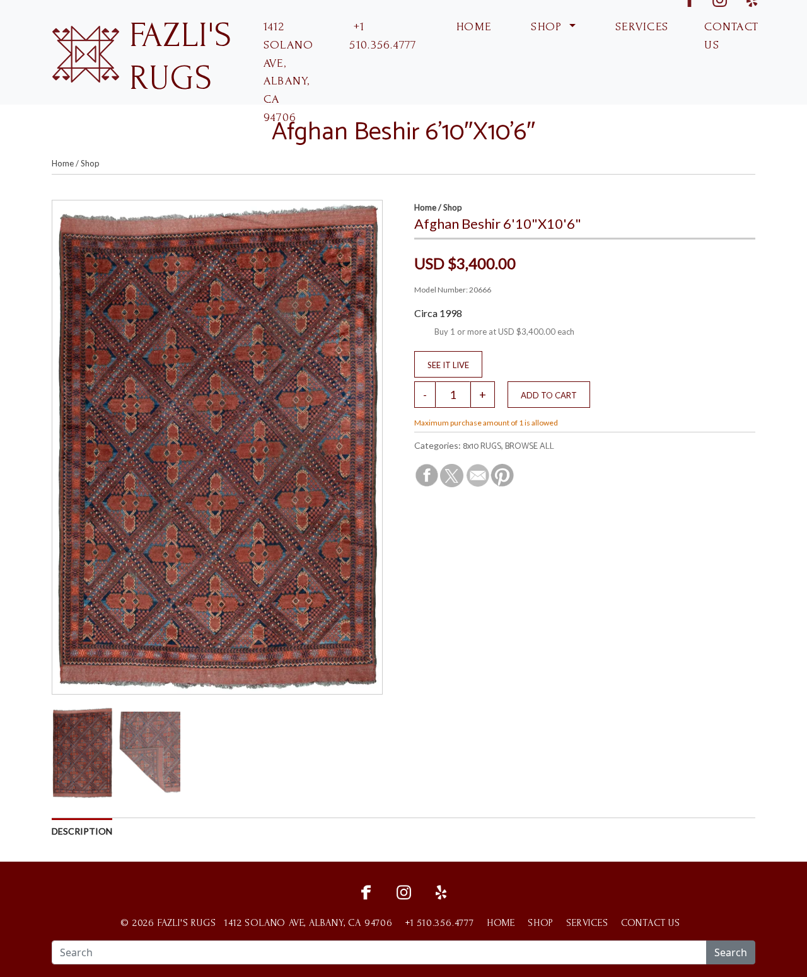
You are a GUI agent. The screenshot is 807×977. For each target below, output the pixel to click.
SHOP (546, 26)
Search (730, 952)
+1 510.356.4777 (382, 36)
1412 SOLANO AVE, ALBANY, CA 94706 (289, 72)
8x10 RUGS (482, 446)
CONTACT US (731, 36)
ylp (441, 891)
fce (365, 891)
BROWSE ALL (529, 446)
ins (403, 891)
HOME (472, 26)
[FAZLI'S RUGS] (85, 53)
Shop (90, 163)
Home (63, 163)
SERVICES (640, 26)
